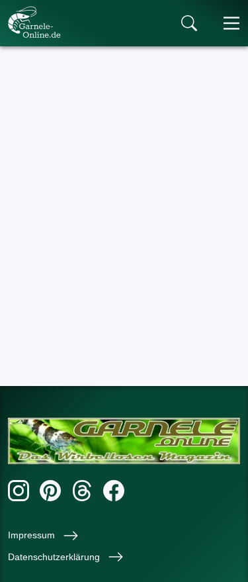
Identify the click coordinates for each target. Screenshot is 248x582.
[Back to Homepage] (34, 22)
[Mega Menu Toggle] (231, 23)
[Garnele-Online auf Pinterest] (50, 493)
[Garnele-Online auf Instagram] (18, 493)
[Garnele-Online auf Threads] (82, 493)
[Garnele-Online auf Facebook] (113, 493)
